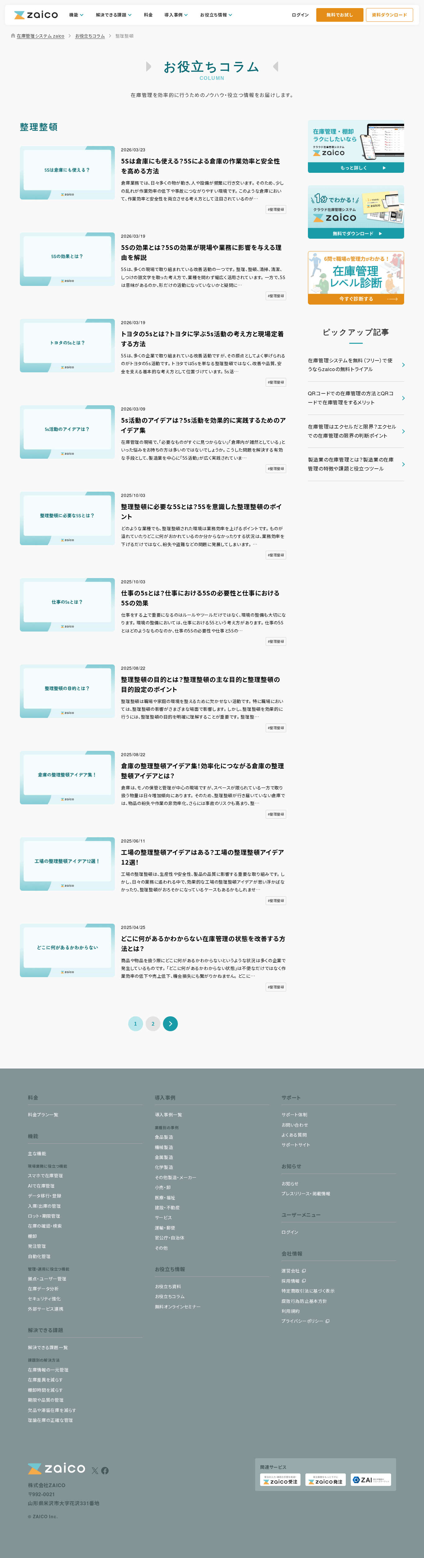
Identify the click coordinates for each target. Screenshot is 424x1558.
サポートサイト (296, 1145)
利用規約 (291, 1311)
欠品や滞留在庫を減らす (52, 1410)
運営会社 (291, 1270)
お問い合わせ (295, 1125)
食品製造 (164, 1137)
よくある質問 (294, 1135)
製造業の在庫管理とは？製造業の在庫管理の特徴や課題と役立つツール (351, 464)
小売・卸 (163, 1187)
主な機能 (37, 1153)
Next (170, 1023)
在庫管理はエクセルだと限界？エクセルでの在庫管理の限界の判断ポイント (352, 431)
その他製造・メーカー (176, 1177)
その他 (161, 1248)
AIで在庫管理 (41, 1186)
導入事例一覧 (168, 1114)
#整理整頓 (276, 209)
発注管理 (37, 1246)
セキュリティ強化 (44, 1298)
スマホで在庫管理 (45, 1175)
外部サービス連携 (46, 1309)
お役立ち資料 (168, 1286)
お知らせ (290, 1183)
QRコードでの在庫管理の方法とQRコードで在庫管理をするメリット (351, 398)
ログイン (300, 15)
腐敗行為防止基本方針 (304, 1301)
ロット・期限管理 (44, 1216)
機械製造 (164, 1147)
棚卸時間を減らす (45, 1390)
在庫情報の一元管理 (48, 1370)
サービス (163, 1217)
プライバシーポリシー (302, 1321)
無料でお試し (340, 15)
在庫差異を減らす (45, 1379)
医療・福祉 (165, 1197)
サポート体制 (294, 1114)
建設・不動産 (167, 1207)
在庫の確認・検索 (45, 1226)
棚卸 (32, 1236)
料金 (148, 15)
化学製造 (164, 1167)
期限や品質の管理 (46, 1400)
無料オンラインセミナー (178, 1306)
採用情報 (291, 1281)
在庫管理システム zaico (37, 35)
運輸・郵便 (165, 1228)
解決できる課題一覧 (48, 1347)
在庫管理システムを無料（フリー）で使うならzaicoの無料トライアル (350, 365)
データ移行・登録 (44, 1196)
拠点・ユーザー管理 (47, 1278)
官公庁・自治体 (170, 1237)
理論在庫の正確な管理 (50, 1420)
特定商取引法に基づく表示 (308, 1291)
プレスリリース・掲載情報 (306, 1193)
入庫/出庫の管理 (44, 1206)
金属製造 (164, 1157)
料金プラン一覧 (43, 1114)
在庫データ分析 (43, 1288)
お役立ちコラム (90, 36)
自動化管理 (39, 1256)
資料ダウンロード (389, 15)
